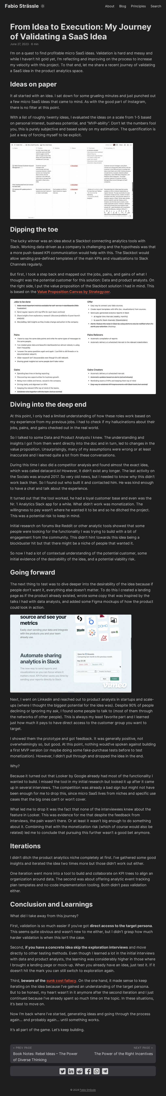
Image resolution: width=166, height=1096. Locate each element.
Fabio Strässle (22, 6)
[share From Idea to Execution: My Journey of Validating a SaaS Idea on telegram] (105, 1072)
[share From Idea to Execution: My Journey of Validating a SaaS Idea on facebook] (88, 1072)
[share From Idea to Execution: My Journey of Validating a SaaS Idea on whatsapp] (97, 1072)
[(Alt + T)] (42, 6)
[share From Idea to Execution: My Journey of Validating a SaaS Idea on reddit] (80, 1072)
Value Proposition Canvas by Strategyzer (73, 292)
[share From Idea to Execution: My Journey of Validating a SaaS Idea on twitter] (63, 1072)
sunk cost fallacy (61, 980)
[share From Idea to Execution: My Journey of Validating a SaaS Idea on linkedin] (71, 1072)
